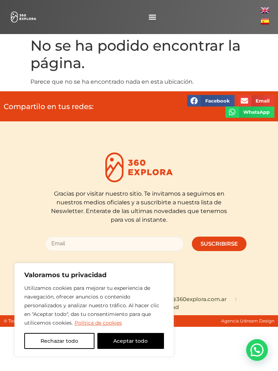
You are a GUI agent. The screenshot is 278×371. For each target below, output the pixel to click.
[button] (152, 17)
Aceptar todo (130, 341)
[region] (94, 310)
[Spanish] (265, 23)
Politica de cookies (98, 323)
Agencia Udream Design (247, 321)
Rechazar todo (59, 341)
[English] (265, 12)
